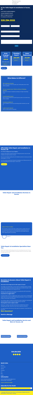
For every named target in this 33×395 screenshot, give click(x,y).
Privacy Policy (9, 393)
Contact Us (4, 164)
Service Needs (16, 38)
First (5, 27)
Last (15, 27)
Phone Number (16, 34)
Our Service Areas (5, 255)
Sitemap (14, 393)
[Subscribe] (31, 388)
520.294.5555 (8, 20)
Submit (16, 45)
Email (16, 29)
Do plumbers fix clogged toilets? (8, 293)
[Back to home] (16, 2)
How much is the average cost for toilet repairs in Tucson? (13, 284)
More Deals (4, 68)
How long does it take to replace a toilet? (9, 302)
